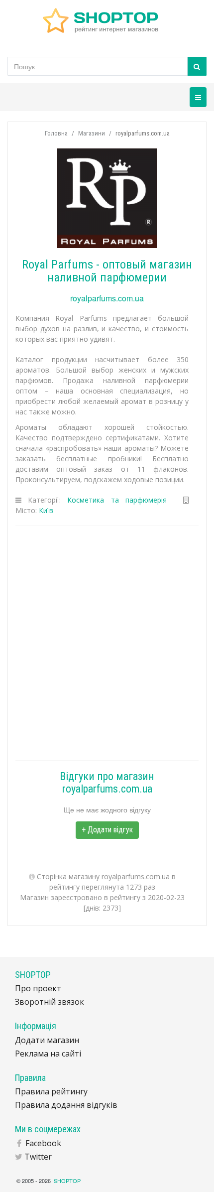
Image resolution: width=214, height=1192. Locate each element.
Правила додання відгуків (66, 1104)
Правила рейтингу (51, 1091)
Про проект (38, 988)
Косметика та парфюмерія (116, 500)
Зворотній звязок (49, 1001)
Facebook (43, 1143)
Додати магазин (47, 1040)
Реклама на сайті (48, 1053)
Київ (46, 510)
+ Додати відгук (107, 829)
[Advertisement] (107, 643)
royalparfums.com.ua (107, 298)
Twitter (38, 1156)
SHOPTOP (67, 1181)
